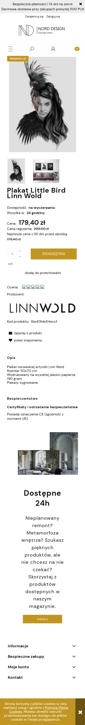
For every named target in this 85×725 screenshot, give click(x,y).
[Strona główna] (42, 31)
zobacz (42, 619)
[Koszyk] (74, 49)
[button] (10, 49)
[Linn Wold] (42, 307)
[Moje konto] (53, 49)
